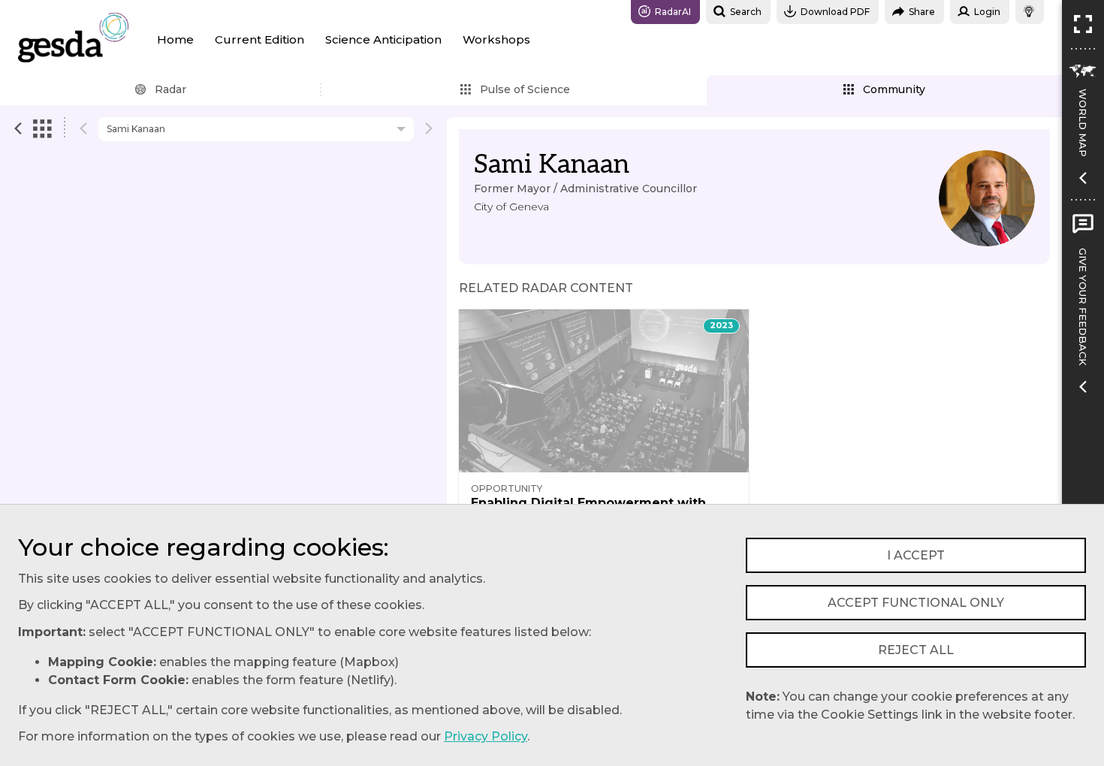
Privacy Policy (485, 736)
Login (987, 11)
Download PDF (835, 11)
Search (746, 11)
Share (922, 11)
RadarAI (673, 11)
